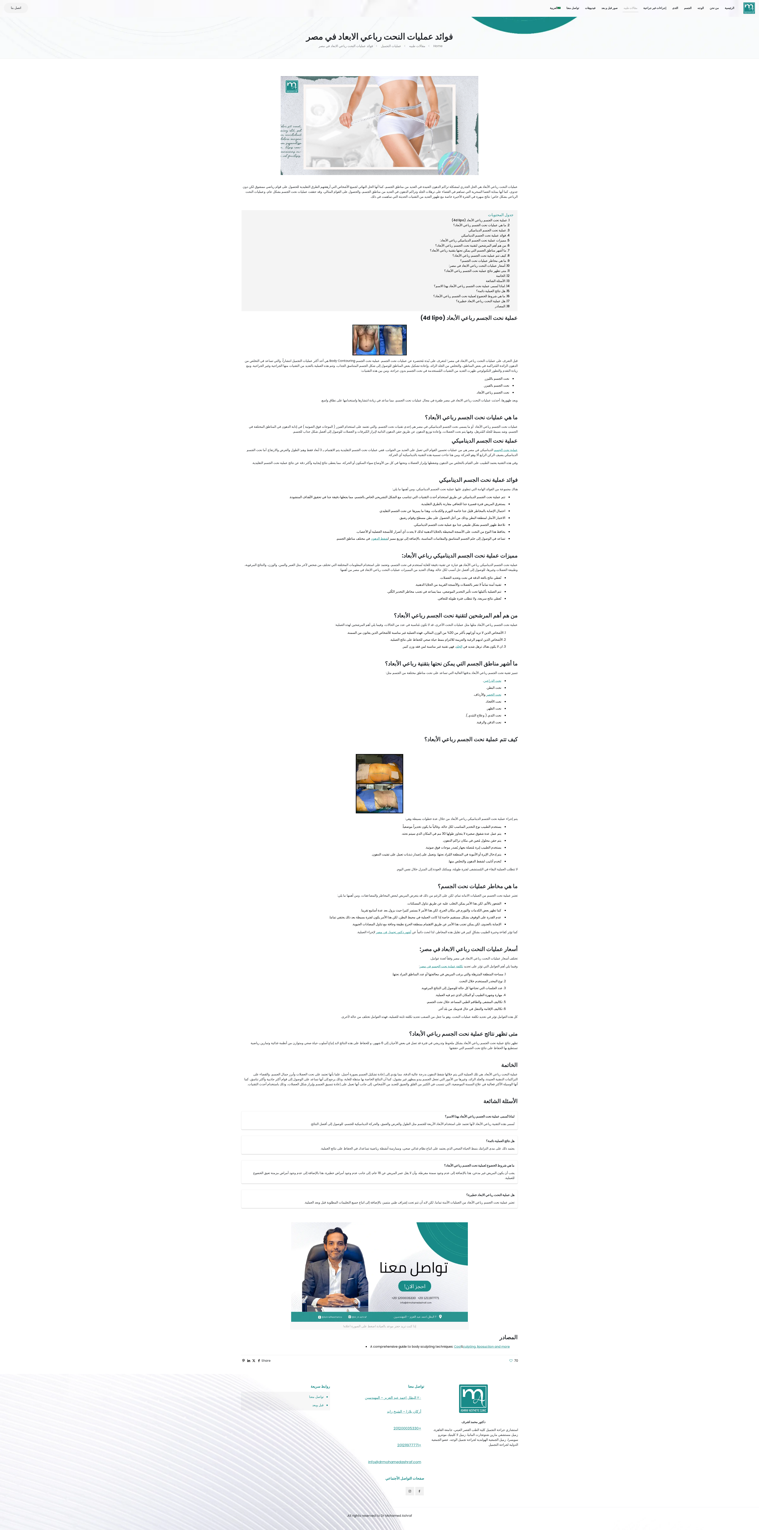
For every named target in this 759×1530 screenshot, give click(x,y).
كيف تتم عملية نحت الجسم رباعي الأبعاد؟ (479, 255)
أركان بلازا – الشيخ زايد (404, 1411)
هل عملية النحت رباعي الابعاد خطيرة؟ (480, 301)
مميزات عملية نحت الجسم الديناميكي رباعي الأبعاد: (473, 240)
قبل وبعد (318, 1405)
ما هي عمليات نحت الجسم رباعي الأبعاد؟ (479, 225)
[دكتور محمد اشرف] (749, 8)
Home (438, 46)
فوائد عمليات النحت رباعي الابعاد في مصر (346, 46)
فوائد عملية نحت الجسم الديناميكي (483, 235)
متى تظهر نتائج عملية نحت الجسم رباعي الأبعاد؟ (475, 271)
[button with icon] (419, 1491)
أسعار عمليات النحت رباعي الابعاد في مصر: (477, 265)
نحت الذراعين (492, 680)
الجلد (459, 646)
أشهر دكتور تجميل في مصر (393, 932)
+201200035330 (407, 1428)
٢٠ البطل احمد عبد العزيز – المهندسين (393, 1397)
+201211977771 (409, 1445)
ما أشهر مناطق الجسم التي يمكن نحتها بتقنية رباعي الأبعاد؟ (468, 250)
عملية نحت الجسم (506, 450)
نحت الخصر (493, 694)
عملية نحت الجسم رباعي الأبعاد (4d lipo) (479, 220)
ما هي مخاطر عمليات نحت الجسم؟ (483, 260)
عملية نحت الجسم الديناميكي (487, 230)
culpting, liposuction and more (486, 1346)
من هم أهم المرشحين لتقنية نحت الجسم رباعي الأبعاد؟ (470, 245)
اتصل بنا (16, 8)
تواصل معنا (316, 1397)
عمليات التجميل (391, 46)
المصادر (500, 306)
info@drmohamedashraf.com (394, 1461)
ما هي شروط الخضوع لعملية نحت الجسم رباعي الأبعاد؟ (469, 296)
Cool (457, 1346)
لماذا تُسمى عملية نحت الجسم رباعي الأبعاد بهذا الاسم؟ (469, 286)
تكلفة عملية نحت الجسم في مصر (441, 966)
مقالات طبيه (417, 46)
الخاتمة (500, 275)
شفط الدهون (379, 538)
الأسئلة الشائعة (495, 281)
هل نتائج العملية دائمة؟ (490, 291)
